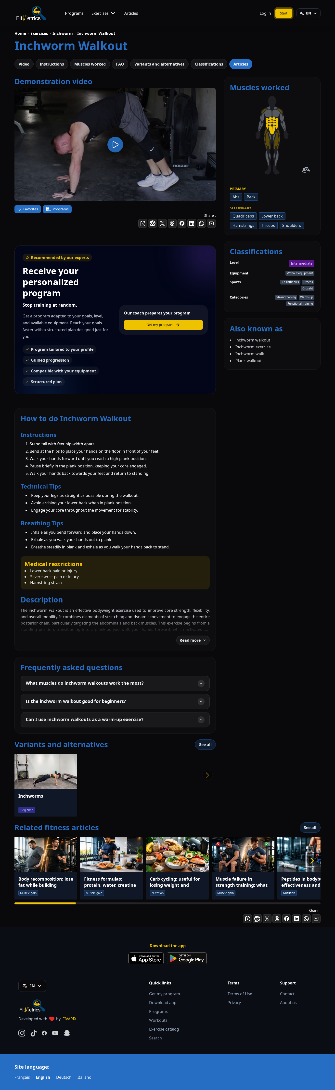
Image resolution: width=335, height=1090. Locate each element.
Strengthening (286, 297)
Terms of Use (240, 993)
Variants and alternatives (159, 64)
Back (251, 197)
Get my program (164, 993)
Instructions (52, 64)
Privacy (234, 1002)
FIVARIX (69, 1019)
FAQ (120, 64)
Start (283, 13)
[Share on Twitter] (162, 223)
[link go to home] (33, 1005)
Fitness (308, 282)
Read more (190, 640)
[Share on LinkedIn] (191, 223)
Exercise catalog (164, 1029)
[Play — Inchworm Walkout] (115, 144)
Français (22, 1077)
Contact (287, 993)
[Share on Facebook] (182, 223)
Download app (162, 1002)
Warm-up (306, 297)
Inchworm (62, 33)
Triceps (268, 225)
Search (155, 1038)
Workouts (158, 1020)
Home (20, 33)
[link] (276, 113)
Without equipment (300, 273)
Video (24, 64)
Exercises (100, 13)
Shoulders (291, 225)
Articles (131, 13)
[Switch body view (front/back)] (306, 170)
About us (288, 1002)
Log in (265, 13)
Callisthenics (290, 282)
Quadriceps (243, 216)
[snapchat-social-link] (67, 1033)
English (43, 1077)
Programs (74, 13)
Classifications (209, 64)
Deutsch (64, 1077)
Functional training (300, 303)
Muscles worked (90, 64)
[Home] (31, 13)
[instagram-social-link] (21, 1033)
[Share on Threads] (172, 223)
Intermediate (301, 263)
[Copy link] (142, 223)
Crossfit (307, 288)
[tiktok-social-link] (33, 1033)
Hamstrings (243, 225)
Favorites (30, 209)
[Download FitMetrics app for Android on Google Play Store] (186, 958)
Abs (235, 197)
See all (205, 744)
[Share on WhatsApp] (201, 223)
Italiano (84, 1077)
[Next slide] (312, 860)
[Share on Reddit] (152, 223)
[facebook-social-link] (44, 1033)
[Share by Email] (211, 223)
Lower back (272, 216)
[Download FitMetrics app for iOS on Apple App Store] (146, 958)
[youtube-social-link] (55, 1033)
